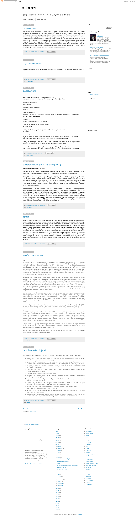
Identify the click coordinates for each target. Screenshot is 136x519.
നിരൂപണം (88, 450)
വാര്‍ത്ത (88, 474)
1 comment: (41, 153)
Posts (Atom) (33, 411)
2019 (57, 501)
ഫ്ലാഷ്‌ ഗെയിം (90, 461)
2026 (57, 509)
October (59, 481)
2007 (57, 433)
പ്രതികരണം (30, 81)
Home (24, 19)
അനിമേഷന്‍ (89, 431)
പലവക (88, 452)
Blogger (80, 514)
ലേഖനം (88, 471)
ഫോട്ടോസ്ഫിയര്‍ (89, 459)
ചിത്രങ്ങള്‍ (88, 444)
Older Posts (81, 409)
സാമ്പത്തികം (89, 480)
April (58, 452)
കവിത (87, 439)
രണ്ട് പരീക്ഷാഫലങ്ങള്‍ (33, 255)
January (59, 446)
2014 (57, 490)
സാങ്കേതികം (89, 478)
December (60, 485)
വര (87, 473)
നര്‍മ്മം (31, 155)
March (59, 450)
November (60, 483)
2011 (57, 442)
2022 (57, 507)
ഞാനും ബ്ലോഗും (41, 19)
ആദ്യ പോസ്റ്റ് (89, 433)
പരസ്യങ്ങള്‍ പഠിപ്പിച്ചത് (34, 350)
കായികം (88, 441)
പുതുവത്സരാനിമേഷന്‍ (92, 454)
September (60, 479)
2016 (57, 494)
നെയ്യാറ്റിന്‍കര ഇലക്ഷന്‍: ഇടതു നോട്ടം (42, 165)
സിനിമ (87, 482)
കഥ (28, 245)
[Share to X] (51, 52)
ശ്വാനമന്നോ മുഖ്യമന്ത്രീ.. (97, 47)
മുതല (26, 217)
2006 (57, 431)
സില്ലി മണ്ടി (89, 484)
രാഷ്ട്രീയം (29, 207)
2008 (57, 435)
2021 (57, 505)
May (58, 455)
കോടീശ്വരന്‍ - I (30, 91)
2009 (57, 438)
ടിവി (28, 155)
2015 (57, 492)
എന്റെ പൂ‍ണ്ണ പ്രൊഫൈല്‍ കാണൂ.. (34, 463)
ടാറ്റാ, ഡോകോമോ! (32, 63)
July (58, 474)
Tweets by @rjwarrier (93, 94)
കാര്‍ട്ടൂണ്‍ (88, 442)
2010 (57, 440)
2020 (57, 503)
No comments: (41, 51)
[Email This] (48, 52)
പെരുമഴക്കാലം (30, 28)
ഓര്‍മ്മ (28, 53)
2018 (57, 499)
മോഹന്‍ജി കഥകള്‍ (91, 465)
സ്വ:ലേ (29, 8)
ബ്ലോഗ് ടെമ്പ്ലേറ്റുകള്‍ (92, 463)
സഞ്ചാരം (88, 476)
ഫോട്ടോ (88, 458)
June (58, 457)
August (59, 476)
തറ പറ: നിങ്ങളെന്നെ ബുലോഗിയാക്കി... (100, 55)
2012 (57, 444)
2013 (57, 488)
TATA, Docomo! (27, 73)
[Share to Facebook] (53, 52)
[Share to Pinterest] (55, 52)
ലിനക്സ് (88, 469)
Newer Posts (26, 409)
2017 (57, 496)
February (59, 448)
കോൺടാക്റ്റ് (31, 19)
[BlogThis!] (49, 52)
